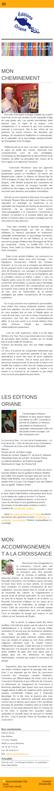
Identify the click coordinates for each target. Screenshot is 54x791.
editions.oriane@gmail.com (17, 754)
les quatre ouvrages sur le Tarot (25, 514)
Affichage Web (45, 784)
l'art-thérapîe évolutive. (24, 508)
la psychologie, (19, 520)
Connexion (46, 781)
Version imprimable (13, 781)
